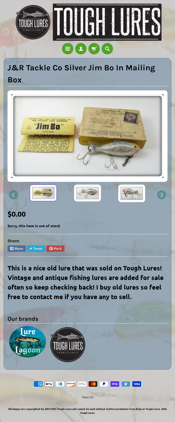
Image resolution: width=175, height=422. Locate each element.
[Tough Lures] (87, 22)
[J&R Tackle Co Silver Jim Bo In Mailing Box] (43, 193)
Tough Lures (87, 412)
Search (87, 396)
